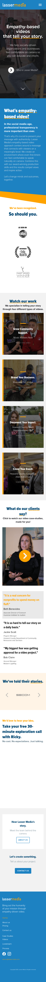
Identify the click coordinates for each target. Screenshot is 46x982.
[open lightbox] (23, 232)
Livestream (7, 944)
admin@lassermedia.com (11, 959)
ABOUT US (23, 840)
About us (6, 922)
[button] (40, 4)
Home (5, 918)
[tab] (23, 605)
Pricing (5, 926)
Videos (5, 939)
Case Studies (7, 936)
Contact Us (23, 871)
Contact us (6, 930)
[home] (14, 4)
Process (5, 948)
